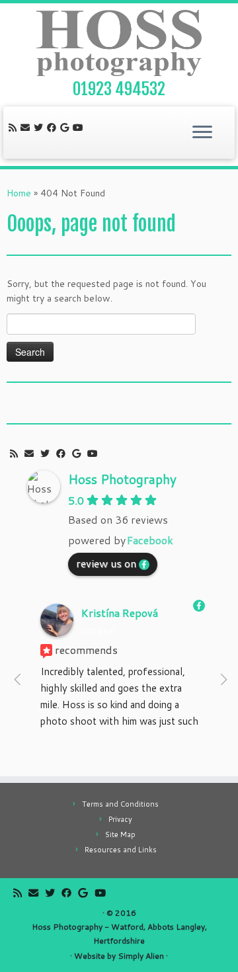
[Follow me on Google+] (66, 127)
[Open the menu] (202, 133)
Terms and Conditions (120, 804)
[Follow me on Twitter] (40, 127)
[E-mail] (27, 127)
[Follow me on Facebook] (53, 127)
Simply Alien (141, 955)
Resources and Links (121, 849)
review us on (106, 563)
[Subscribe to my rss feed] (14, 127)
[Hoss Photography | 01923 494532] (119, 43)
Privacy (120, 819)
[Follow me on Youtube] (80, 127)
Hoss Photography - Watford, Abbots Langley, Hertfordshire (119, 933)
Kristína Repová (119, 612)
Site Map (120, 834)
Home (19, 193)
